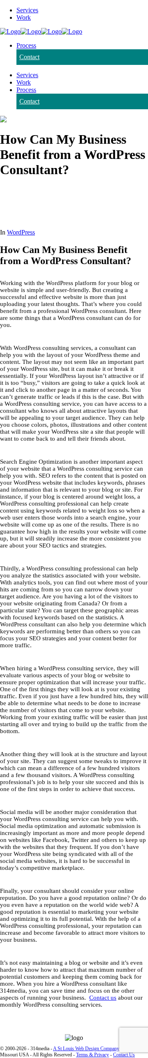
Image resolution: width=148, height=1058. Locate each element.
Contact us (102, 997)
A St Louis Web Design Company (86, 1048)
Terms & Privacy (92, 1055)
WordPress (21, 232)
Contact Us (124, 1055)
